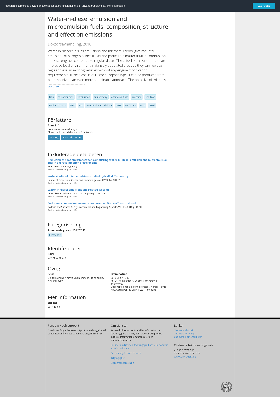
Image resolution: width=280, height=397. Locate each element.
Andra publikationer (72, 137)
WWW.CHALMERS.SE (185, 356)
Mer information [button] (116, 5)
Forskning (54, 137)
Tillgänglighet (118, 357)
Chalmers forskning (184, 333)
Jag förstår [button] (264, 6)
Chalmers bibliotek (183, 330)
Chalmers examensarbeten (188, 336)
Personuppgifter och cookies (126, 353)
